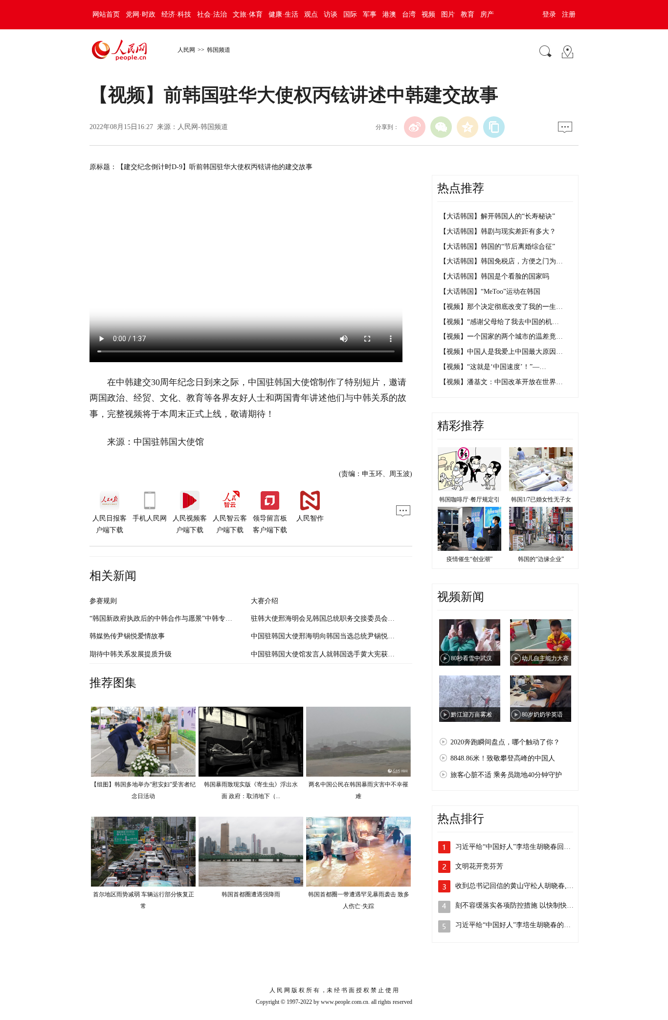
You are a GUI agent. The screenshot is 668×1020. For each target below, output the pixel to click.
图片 (448, 14)
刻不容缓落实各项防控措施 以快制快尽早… (521, 905)
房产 (487, 14)
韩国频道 (218, 49)
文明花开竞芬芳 (479, 866)
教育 (467, 14)
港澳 (389, 14)
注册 (569, 14)
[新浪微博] (414, 127)
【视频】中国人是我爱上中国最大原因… (501, 351)
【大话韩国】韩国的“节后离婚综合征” (497, 246)
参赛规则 (103, 601)
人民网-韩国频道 (203, 126)
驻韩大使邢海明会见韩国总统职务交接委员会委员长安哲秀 (340, 618)
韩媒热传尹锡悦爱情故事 (127, 636)
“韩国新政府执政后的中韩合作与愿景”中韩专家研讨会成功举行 (184, 618)
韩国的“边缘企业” (541, 559)
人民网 (186, 49)
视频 (428, 14)
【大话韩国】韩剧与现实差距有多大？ (498, 231)
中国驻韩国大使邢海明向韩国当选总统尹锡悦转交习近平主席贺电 (350, 636)
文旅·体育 (248, 14)
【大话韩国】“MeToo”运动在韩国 (490, 291)
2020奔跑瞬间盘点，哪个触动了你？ (505, 742)
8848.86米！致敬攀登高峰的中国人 (502, 758)
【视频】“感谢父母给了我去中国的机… (499, 322)
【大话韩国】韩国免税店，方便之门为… (501, 261)
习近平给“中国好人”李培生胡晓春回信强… (519, 846)
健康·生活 (283, 14)
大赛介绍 (264, 601)
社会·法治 (212, 14)
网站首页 (106, 14)
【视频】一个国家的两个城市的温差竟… (501, 336)
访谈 (330, 14)
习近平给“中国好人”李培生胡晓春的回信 (516, 925)
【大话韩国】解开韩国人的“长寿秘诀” (497, 216)
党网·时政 (141, 14)
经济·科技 (176, 14)
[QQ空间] (467, 127)
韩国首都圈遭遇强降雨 (251, 894)
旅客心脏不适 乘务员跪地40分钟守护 (506, 775)
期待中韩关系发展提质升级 (130, 654)
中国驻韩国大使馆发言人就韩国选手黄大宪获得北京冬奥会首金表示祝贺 (360, 654)
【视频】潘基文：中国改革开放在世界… (501, 382)
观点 (311, 14)
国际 (350, 14)
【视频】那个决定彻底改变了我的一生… (501, 306)
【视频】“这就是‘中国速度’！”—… (493, 366)
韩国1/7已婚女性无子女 (541, 499)
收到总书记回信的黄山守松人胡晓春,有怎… (521, 886)
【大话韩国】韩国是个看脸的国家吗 (494, 276)
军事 (370, 14)
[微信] (441, 127)
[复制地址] (494, 127)
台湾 (409, 14)
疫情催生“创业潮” (469, 559)
